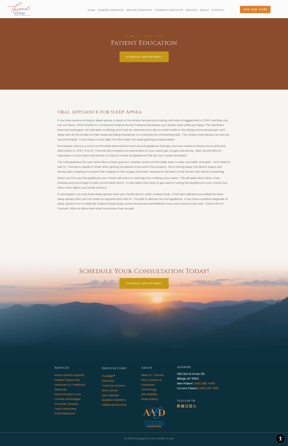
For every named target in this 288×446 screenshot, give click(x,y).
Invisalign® (108, 376)
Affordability (149, 394)
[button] (255, 9)
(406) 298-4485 (204, 383)
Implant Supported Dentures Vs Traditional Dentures (69, 385)
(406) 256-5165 (208, 388)
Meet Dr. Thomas (152, 375)
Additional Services (114, 405)
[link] (91, 10)
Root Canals (110, 390)
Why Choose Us (151, 380)
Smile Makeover (64, 413)
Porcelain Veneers (66, 404)
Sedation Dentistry (114, 400)
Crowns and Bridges (67, 399)
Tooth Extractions (113, 386)
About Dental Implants (69, 375)
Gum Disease (110, 395)
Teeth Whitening (65, 409)
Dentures (108, 381)
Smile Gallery (149, 399)
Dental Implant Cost (67, 394)
